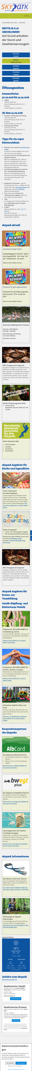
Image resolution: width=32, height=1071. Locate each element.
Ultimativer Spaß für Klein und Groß (16, 705)
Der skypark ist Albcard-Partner (16, 754)
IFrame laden (16, 1020)
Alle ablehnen (10, 1063)
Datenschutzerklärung (9, 995)
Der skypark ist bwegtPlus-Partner (16, 792)
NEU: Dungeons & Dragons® (16, 365)
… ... (16, 925)
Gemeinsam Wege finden (16, 249)
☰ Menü (27, 16)
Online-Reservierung (16, 61)
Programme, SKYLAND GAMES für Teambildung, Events (16, 629)
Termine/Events (16, 73)
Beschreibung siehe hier (9, 980)
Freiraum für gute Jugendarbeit (16, 287)
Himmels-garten (16, 79)
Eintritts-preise (16, 55)
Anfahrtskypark (16, 67)
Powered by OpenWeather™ (16, 969)
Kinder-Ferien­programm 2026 (16, 403)
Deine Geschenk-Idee (16, 441)
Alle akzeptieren (21, 1063)
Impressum (21, 1069)
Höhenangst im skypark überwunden (16, 916)
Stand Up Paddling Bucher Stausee (16, 324)
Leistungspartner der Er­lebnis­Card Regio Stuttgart (16, 830)
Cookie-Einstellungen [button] (16, 1066)
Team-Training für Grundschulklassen (16, 491)
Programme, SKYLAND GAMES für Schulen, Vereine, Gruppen (16, 667)
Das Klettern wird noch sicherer (16, 878)
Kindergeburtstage (16, 538)
